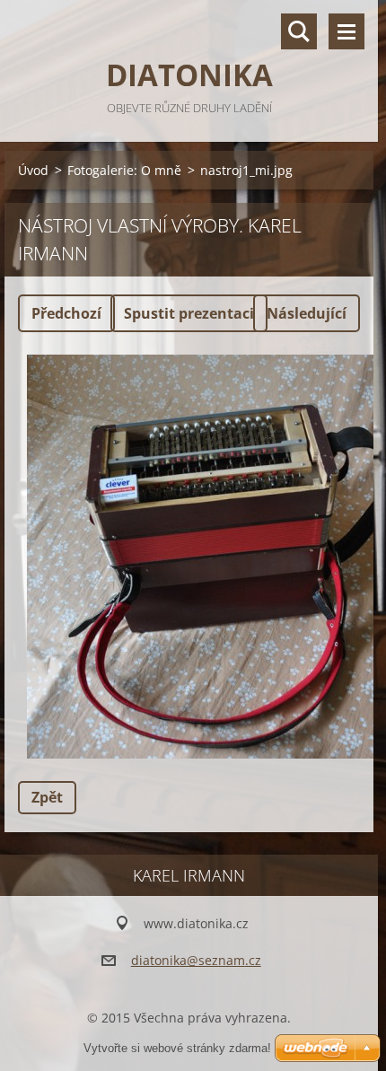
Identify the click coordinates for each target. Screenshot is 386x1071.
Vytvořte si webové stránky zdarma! (177, 1048)
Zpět (47, 797)
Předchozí (66, 313)
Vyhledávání (299, 31)
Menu (346, 31)
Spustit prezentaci (189, 313)
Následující (307, 313)
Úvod (33, 170)
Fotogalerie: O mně (124, 170)
